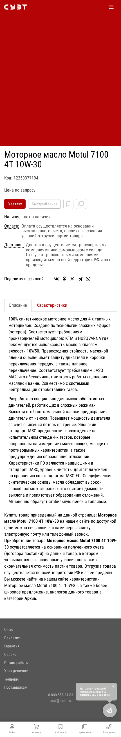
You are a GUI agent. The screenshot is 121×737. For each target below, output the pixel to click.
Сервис (10, 654)
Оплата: (11, 226)
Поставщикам (15, 687)
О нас (8, 629)
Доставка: (14, 244)
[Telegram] (80, 279)
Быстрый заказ (44, 204)
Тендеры (11, 679)
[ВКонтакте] (56, 279)
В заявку (15, 204)
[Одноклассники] (64, 279)
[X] (72, 279)
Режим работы (16, 662)
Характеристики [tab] (52, 305)
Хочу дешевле (16, 670)
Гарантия (11, 646)
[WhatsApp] (88, 279)
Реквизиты (13, 638)
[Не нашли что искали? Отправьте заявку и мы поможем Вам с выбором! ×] (110, 710)
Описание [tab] (18, 305)
